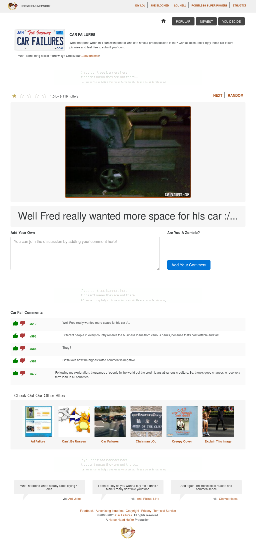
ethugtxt (239, 5)
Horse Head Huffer (121, 519)
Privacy (146, 510)
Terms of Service (165, 510)
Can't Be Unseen (74, 441)
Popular (183, 21)
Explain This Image (218, 441)
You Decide (231, 21)
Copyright (132, 510)
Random (236, 95)
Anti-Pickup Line (148, 498)
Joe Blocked (159, 5)
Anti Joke (74, 498)
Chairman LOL (146, 441)
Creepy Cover (182, 441)
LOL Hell (180, 5)
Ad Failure (38, 441)
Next (217, 95)
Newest (206, 21)
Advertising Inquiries (110, 510)
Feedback (87, 510)
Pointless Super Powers (210, 5)
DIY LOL (140, 5)
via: (65, 498)
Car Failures (110, 441)
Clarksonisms (89, 55)
